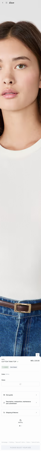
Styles (28, 442)
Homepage (4, 442)
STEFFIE (3, 359)
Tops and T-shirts (20, 442)
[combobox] (20, 384)
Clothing (11, 442)
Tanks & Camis (35, 442)
